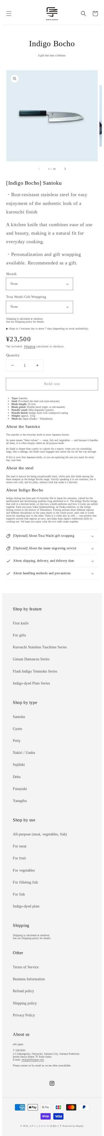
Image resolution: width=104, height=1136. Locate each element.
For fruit (19, 858)
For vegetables (24, 870)
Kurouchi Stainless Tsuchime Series (40, 647)
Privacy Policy (24, 1015)
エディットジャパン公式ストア (45, 1126)
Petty (17, 741)
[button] (9, 13)
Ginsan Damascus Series (31, 659)
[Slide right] (65, 169)
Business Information (29, 979)
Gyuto (17, 729)
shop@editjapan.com (33, 1059)
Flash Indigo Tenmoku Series (35, 671)
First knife (21, 623)
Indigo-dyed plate (26, 906)
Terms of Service (26, 967)
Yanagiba (20, 801)
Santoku (19, 717)
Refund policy (23, 991)
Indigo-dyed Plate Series (31, 683)
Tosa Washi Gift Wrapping (26, 297)
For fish (19, 894)
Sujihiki (19, 765)
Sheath (11, 274)
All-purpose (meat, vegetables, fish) (40, 834)
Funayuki (20, 789)
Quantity (13, 355)
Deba (17, 777)
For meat (19, 846)
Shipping (29, 346)
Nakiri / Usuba (24, 753)
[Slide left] (39, 169)
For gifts (19, 635)
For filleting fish (25, 882)
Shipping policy (25, 1003)
